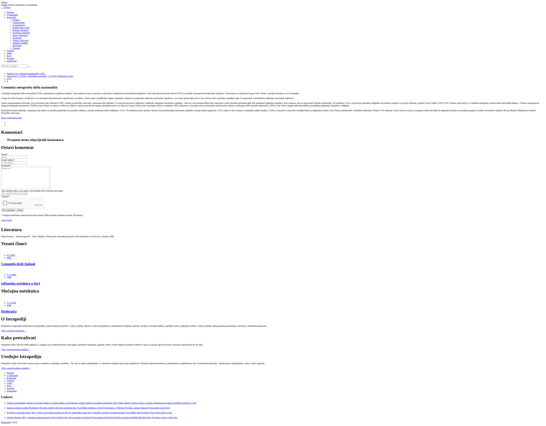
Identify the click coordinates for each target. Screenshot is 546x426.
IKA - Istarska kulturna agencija (36, 417)
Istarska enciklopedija (16, 403)
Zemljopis (17, 45)
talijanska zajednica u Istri (20, 283)
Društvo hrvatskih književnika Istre (101, 403)
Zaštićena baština (20, 43)
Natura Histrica (124, 403)
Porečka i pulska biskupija (136, 408)
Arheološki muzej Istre (82, 412)
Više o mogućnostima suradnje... (15, 368)
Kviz (9, 56)
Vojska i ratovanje (21, 40)
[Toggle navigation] (2, 8)
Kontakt (10, 58)
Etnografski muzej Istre (159, 408)
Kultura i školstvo (20, 30)
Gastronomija (19, 22)
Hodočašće (9, 311)
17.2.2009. (11, 275)
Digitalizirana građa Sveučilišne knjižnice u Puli (174, 403)
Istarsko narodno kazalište (125, 417)
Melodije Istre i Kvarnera (149, 417)
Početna (10, 12)
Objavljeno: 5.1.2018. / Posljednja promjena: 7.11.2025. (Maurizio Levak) (40, 76)
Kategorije (11, 17)
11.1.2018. (11, 303)
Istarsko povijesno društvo (38, 403)
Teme (9, 53)
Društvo (16, 20)
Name (4, 154)
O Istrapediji (12, 15)
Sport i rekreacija (20, 35)
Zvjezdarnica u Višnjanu (113, 408)
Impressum (12, 61)
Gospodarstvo (19, 25)
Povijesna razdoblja (21, 33)
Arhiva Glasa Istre (169, 417)
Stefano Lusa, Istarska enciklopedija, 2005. (26, 73)
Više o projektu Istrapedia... (13, 331)
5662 (9, 258)
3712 (9, 79)
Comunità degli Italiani (18, 264)
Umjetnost (17, 38)
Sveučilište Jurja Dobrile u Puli (140, 412)
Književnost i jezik (21, 27)
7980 (9, 277)
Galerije (10, 50)
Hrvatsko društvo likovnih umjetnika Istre (58, 408)
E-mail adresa (8, 160)
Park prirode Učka (59, 417)
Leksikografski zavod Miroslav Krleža (68, 403)
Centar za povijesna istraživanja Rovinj (53, 412)
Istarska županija (14, 417)
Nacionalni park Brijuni (103, 417)
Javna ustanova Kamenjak (80, 417)
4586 (9, 305)
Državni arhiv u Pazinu (142, 403)
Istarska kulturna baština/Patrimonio (23, 408)
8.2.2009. (11, 255)
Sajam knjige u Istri (163, 412)
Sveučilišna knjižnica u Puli (89, 408)
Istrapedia (5, 422)
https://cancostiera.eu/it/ (11, 118)
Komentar (6, 165)
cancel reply (6, 220)
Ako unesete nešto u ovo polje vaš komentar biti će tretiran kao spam (32, 191)
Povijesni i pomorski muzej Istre (21, 412)
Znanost (16, 48)
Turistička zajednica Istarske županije (109, 412)
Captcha (5, 196)
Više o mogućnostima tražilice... (15, 349)
